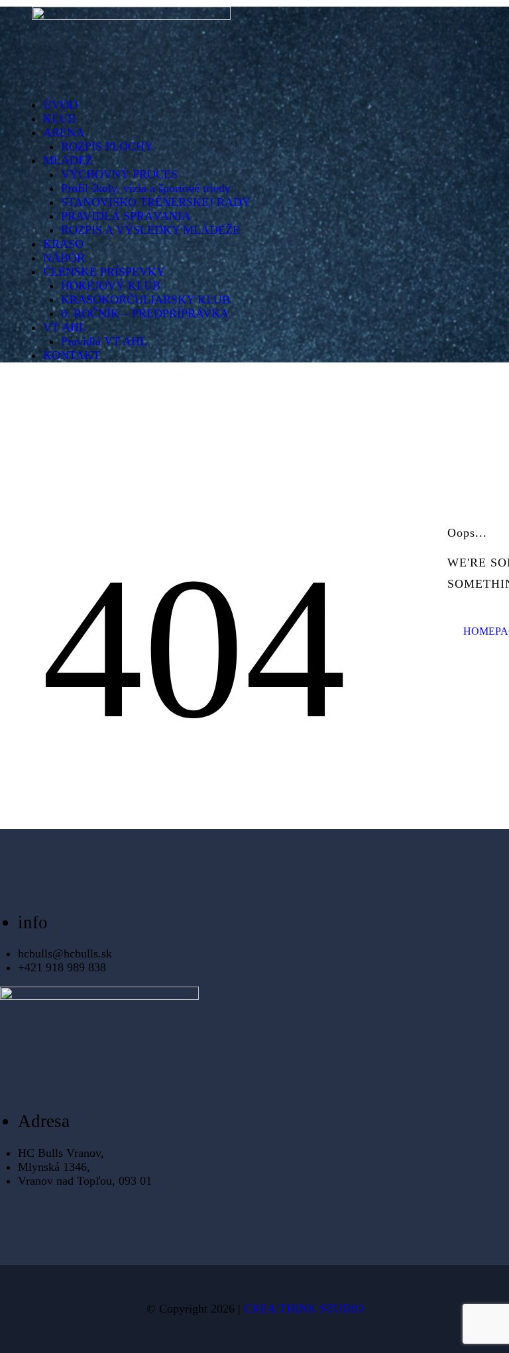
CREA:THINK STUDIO (303, 1308)
